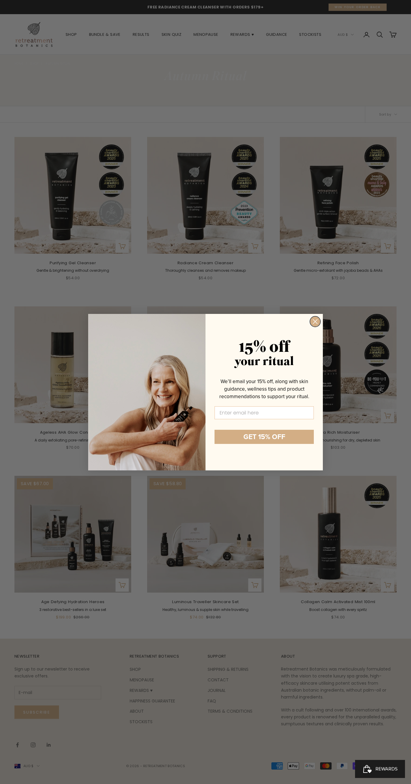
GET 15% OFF (264, 437)
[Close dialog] (315, 321)
